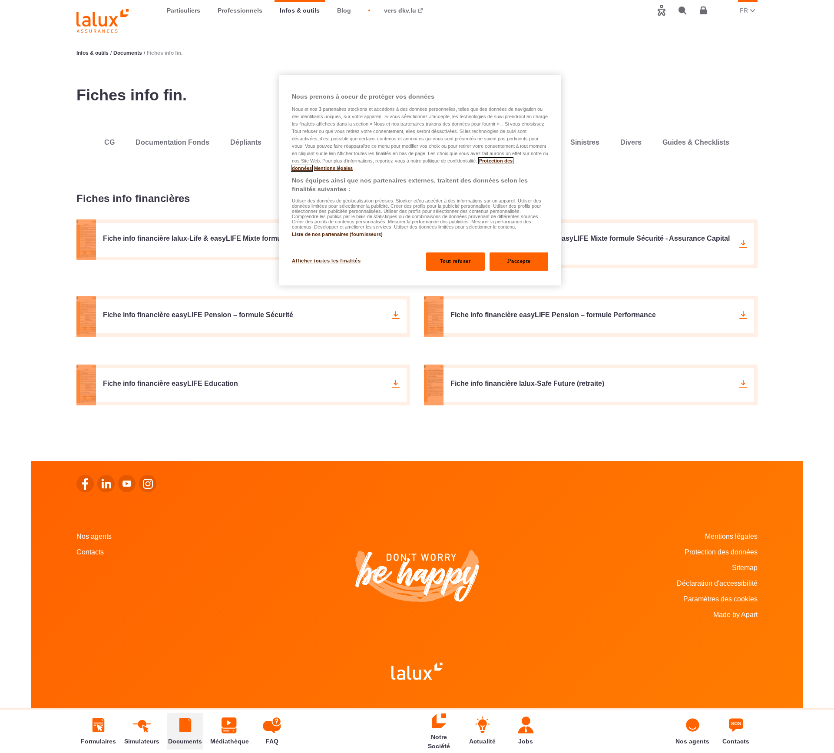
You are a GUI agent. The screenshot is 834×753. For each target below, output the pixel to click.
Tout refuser (455, 261)
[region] (420, 180)
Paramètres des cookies (720, 599)
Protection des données (721, 552)
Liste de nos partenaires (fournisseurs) (337, 234)
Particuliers (183, 10)
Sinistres (584, 142)
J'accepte (519, 261)
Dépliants (245, 142)
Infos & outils (300, 10)
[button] (243, 239)
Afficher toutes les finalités (326, 260)
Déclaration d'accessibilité (717, 583)
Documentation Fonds (172, 142)
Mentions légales (731, 536)
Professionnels (240, 10)
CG (109, 142)
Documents (127, 53)
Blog (344, 10)
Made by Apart (735, 614)
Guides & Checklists (695, 142)
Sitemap (745, 567)
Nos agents (94, 536)
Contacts (90, 552)
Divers (631, 142)
